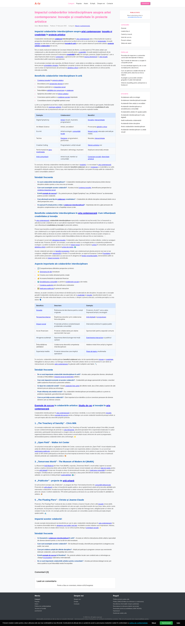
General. (123, 28)
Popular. (79, 3)
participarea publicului (42, 451)
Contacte (110, 3)
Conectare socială (94, 157)
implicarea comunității (97, 470)
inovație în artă (70, 43)
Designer (64, 138)
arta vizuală (103, 57)
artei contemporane (91, 31)
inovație (89, 295)
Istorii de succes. (126, 37)
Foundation (106, 253)
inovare (101, 359)
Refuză (154, 623)
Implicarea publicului (47, 288)
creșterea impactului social (46, 190)
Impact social (93, 131)
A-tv (37, 3)
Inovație (91, 120)
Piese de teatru (91, 351)
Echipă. (92, 3)
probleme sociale (64, 97)
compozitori (60, 57)
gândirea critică (72, 68)
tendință (83, 165)
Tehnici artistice (93, 145)
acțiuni (94, 245)
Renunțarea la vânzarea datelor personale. (126, 606)
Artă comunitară (42, 157)
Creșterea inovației (43, 80)
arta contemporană (82, 39)
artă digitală (43, 470)
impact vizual (75, 245)
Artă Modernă (48, 466)
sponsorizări (57, 253)
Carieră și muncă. (126, 34)
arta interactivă (69, 430)
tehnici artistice (63, 94)
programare (101, 317)
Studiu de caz (85, 405)
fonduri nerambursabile (89, 256)
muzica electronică (90, 57)
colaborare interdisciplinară (74, 205)
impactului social (60, 87)
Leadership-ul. (125, 31)
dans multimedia (44, 151)
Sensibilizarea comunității (48, 282)
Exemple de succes (44, 405)
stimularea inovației (59, 240)
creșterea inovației (85, 187)
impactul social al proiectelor (64, 377)
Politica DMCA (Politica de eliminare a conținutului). (128, 601)
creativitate (81, 295)
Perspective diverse (43, 317)
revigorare (94, 167)
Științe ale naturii (126, 43)
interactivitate (100, 120)
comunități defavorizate (103, 485)
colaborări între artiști (72, 386)
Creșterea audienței (46, 285)
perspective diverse (56, 84)
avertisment (38, 611)
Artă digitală (90, 317)
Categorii (71, 3)
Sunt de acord (166, 623)
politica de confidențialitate (138, 623)
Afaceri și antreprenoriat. (82, 26)
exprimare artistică (55, 107)
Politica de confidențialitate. (43, 606)
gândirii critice (102, 127)
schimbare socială (92, 528)
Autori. (86, 3)
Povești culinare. (126, 40)
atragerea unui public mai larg (67, 525)
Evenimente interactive (94, 338)
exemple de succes (49, 193)
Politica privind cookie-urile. (121, 599)
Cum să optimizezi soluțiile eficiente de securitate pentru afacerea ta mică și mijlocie (133, 73)
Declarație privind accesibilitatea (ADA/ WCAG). (127, 608)
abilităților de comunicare (55, 90)
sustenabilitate (66, 475)
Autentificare (145, 3)
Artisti (63, 120)
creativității (82, 52)
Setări (178, 623)
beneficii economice (62, 251)
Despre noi (101, 3)
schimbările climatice (51, 65)
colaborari (58, 39)
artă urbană (68, 480)
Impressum (116, 611)
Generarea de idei (46, 272)
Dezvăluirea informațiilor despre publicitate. (126, 604)
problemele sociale (72, 282)
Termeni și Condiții (40, 608)
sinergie (37, 43)
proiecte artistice (57, 34)
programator (102, 41)
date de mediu (106, 468)
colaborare (70, 90)
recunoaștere (47, 557)
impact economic (53, 258)
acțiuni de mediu (67, 247)
